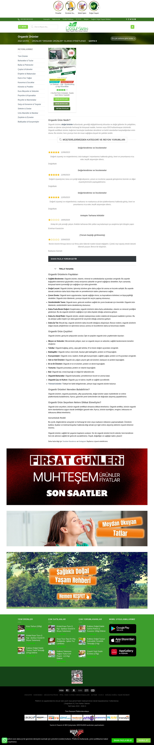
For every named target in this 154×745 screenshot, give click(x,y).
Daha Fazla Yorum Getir (64, 259)
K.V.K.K (78, 19)
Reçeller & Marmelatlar (27, 100)
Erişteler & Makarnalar (27, 74)
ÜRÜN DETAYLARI (61, 103)
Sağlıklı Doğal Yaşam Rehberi (101, 19)
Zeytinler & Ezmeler (26, 117)
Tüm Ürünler (23, 56)
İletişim (86, 19)
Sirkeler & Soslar (24, 109)
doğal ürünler (67, 124)
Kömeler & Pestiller (25, 87)
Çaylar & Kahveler (25, 69)
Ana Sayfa (23, 41)
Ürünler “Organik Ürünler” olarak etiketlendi (59, 41)
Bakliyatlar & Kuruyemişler (28, 122)
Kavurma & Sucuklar (26, 82)
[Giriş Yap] (132, 27)
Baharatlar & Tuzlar (25, 61)
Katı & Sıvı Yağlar (25, 78)
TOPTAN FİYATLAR (62, 108)
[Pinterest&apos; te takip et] (135, 19)
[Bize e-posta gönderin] (133, 19)
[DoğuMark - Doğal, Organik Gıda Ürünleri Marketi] (77, 27)
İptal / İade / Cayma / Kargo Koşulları (75, 695)
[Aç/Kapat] (55, 269)
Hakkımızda (56, 19)
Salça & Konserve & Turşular (29, 104)
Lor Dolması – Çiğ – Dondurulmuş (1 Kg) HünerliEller (62, 85)
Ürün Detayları (61, 99)
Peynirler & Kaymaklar (27, 95)
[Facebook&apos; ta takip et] (126, 19)
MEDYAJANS (81, 725)
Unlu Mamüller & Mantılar (28, 113)
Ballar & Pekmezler (25, 65)
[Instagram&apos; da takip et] (128, 19)
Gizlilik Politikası (68, 19)
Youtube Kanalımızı (69, 441)
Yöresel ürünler (54, 384)
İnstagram (82, 441)
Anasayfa (46, 19)
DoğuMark (68, 703)
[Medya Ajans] (77, 734)
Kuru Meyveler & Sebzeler (28, 91)
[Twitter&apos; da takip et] (130, 19)
